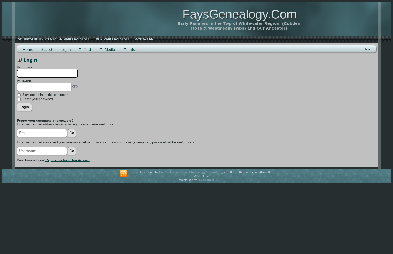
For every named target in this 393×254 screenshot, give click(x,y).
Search (47, 49)
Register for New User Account (67, 160)
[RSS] (123, 173)
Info (132, 49)
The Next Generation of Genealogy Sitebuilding (191, 172)
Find (87, 49)
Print (367, 49)
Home (28, 49)
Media (110, 49)
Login (66, 49)
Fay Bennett (205, 180)
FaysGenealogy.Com (239, 14)
